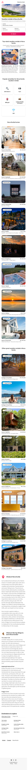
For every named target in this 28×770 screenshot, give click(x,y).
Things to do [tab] (15, 716)
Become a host (21, 2)
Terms (15, 763)
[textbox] (7, 30)
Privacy (11, 763)
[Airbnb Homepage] (3, 2)
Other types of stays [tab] (6, 716)
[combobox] (13, 25)
